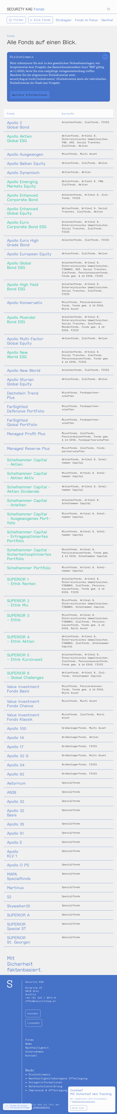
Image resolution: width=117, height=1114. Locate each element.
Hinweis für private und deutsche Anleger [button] (20, 1107)
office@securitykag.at (40, 1001)
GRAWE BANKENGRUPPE (37, 1107)
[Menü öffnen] (108, 9)
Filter (18, 19)
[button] (6, 1107)
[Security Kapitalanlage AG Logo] (19, 9)
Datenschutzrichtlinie (83, 1101)
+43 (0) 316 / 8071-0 (40, 997)
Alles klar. (78, 1108)
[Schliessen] (105, 57)
